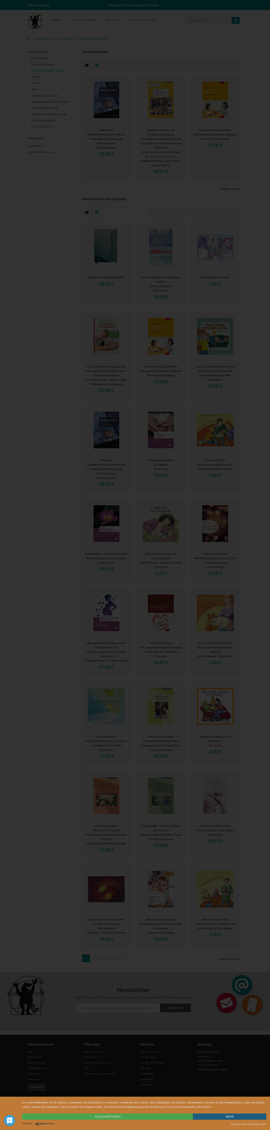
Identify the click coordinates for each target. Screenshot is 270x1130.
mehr (230, 1116)
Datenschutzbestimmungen (254, 1124)
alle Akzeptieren (107, 1116)
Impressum (235, 1124)
